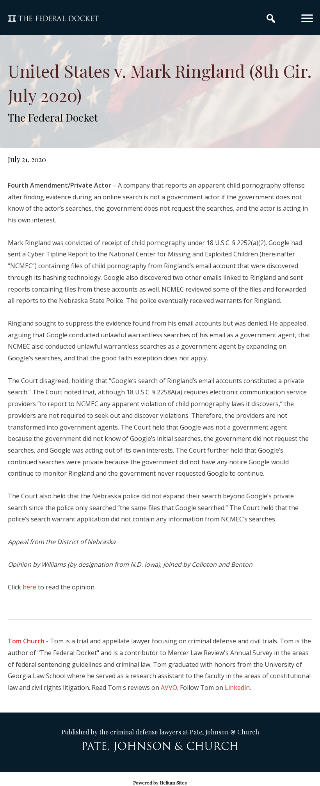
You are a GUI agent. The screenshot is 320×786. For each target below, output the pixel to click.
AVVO (169, 687)
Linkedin (237, 687)
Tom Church (26, 641)
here (29, 587)
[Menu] (307, 18)
